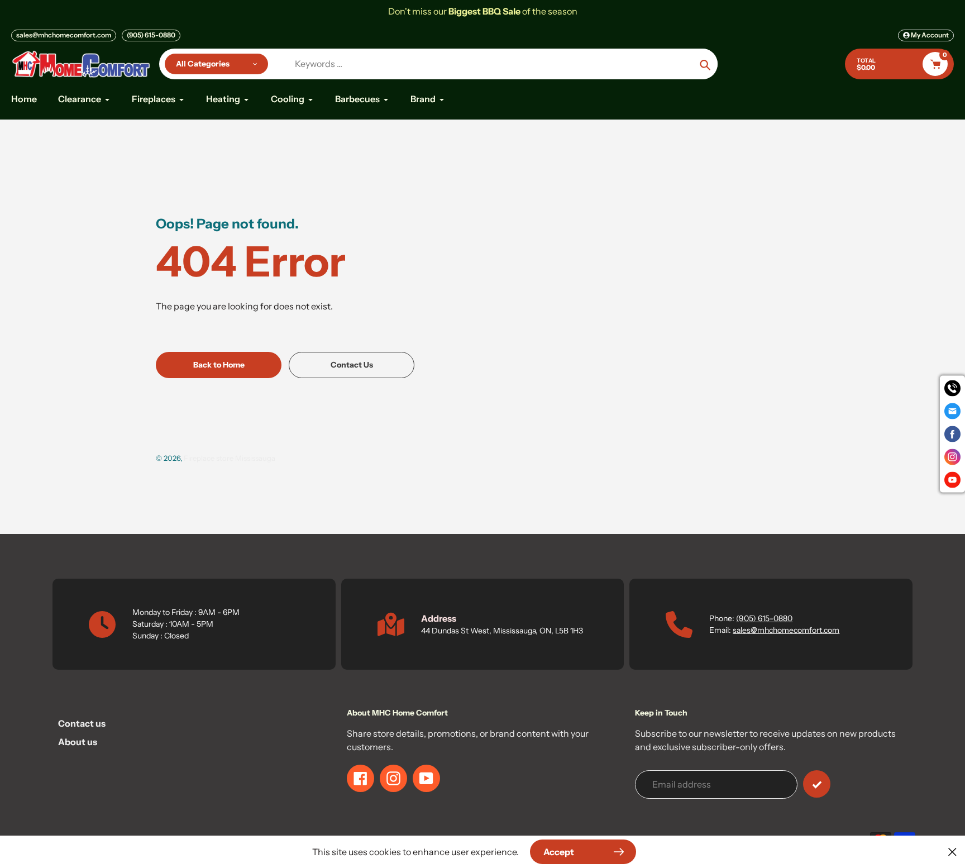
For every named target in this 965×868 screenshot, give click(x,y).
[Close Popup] (952, 852)
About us (77, 741)
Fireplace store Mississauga (229, 458)
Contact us (82, 723)
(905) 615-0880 (151, 35)
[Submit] (816, 784)
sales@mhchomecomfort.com (63, 35)
